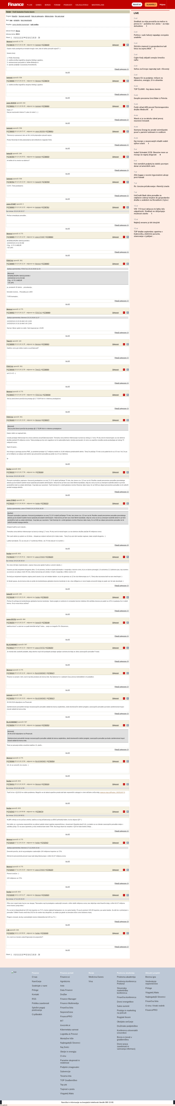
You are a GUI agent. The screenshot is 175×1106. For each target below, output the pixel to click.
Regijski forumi (124, 1017)
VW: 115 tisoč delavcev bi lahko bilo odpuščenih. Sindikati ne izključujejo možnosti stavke (149, 211)
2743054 (11, 933)
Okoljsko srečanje (125, 1022)
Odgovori (115, 45)
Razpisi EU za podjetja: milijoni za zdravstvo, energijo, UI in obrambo (148, 79)
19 (35, 37)
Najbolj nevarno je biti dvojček (147, 222)
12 (20, 37)
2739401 (11, 784)
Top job (63, 1085)
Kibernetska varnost (69, 1030)
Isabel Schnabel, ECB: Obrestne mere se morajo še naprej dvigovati (151, 153)
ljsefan (9, 469)
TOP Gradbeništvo (68, 1080)
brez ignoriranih (26, 20)
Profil (14, 12)
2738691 (11, 106)
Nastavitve (20, 12)
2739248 (11, 597)
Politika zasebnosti (40, 1003)
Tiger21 (9, 341)
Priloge (35, 990)
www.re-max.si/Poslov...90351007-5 (112, 792)
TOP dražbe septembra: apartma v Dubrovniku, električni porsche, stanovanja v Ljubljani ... (148, 233)
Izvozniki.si (65, 1025)
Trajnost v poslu (67, 1089)
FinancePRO (66, 1016)
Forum (57, 5)
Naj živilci (64, 1047)
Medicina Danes (96, 977)
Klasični (14, 16)
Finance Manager (68, 999)
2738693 (11, 131)
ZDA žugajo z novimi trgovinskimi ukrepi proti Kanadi (151, 176)
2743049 (11, 895)
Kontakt (35, 994)
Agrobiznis (65, 981)
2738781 (11, 182)
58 (39, 37)
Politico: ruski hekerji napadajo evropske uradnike (151, 36)
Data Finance (66, 990)
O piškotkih (37, 1014)
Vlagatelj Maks (67, 1093)
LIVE (30, 5)
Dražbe (63, 994)
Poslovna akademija (126, 977)
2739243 (11, 557)
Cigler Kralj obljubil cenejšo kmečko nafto (149, 59)
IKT (61, 1021)
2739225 (11, 503)
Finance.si (65, 977)
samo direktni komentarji (20, 24)
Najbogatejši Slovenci (70, 1043)
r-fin (8, 930)
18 (33, 37)
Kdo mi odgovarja (37, 16)
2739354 (11, 725)
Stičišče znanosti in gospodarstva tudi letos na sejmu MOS (150, 47)
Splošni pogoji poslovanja (38, 1009)
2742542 (11, 812)
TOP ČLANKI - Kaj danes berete (147, 89)
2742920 (11, 870)
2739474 (40, 812)
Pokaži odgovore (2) (122, 545)
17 (31, 37)
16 (29, 37)
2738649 (46, 45)
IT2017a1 (10, 260)
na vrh (67, 72)
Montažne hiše (67, 1038)
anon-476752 (11, 619)
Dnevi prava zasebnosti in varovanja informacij (126, 1046)
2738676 (11, 45)
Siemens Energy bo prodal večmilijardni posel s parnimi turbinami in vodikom (151, 131)
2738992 (11, 313)
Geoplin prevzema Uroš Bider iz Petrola (150, 98)
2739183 (11, 420)
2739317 (11, 648)
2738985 (11, 237)
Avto (62, 986)
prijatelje (17, 20)
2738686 (11, 81)
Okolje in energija (68, 1052)
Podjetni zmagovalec (69, 1067)
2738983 (11, 207)
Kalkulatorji (82, 5)
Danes (38, 5)
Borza (48, 5)
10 (16, 37)
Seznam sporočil (24, 16)
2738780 (11, 157)
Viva (91, 981)
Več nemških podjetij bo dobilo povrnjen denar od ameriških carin (151, 165)
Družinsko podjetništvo (127, 1026)
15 (27, 37)
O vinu (63, 1056)
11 (18, 37)
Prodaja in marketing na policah (126, 1011)
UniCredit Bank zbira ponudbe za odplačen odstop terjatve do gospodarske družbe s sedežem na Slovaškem (151, 197)
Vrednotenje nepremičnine (151, 982)
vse (11, 20)
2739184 (40, 472)
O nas (34, 977)
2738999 (11, 344)
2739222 (11, 472)
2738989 (11, 264)
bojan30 (9, 153)
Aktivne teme (49, 16)
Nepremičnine (66, 1012)
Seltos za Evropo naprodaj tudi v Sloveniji (151, 69)
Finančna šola (66, 1008)
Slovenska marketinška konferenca (122, 990)
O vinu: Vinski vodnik (154, 1006)
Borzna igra (150, 977)
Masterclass (98, 5)
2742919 (11, 843)
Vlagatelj (151, 5)
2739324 (11, 673)
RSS (34, 999)
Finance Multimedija (69, 1003)
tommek (38, 45)
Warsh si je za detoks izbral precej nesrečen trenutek (148, 119)
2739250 (11, 623)
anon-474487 (11, 204)
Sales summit (123, 1006)
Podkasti (68, 5)
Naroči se (137, 4)
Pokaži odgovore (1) (122, 69)
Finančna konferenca (126, 997)
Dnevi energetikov (125, 1002)
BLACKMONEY (12, 645)
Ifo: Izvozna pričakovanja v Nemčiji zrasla (151, 186)
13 (22, 37)
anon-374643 (11, 500)
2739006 (11, 370)
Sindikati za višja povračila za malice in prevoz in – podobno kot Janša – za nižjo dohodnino (151, 23)
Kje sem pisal (59, 16)
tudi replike (34, 24)
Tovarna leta (65, 1076)
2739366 (11, 761)
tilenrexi (9, 41)
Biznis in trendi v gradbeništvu (124, 1038)
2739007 (11, 395)
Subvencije (65, 1071)
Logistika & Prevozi (69, 1034)
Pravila (26, 12)
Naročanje (36, 981)
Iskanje (31, 12)
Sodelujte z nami (39, 986)
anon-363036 (11, 103)
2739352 (11, 698)
